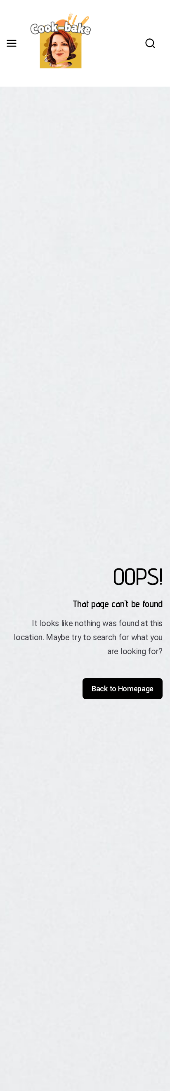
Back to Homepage (122, 688)
